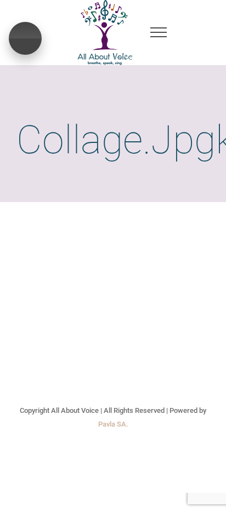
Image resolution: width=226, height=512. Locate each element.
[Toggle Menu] (158, 32)
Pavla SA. (113, 424)
